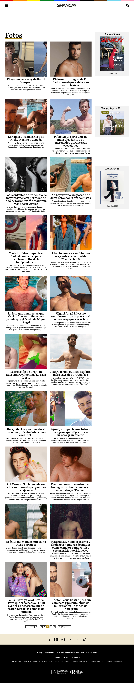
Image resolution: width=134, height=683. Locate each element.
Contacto (28, 662)
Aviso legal (48, 662)
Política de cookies (95, 662)
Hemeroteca (38, 662)
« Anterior (30, 627)
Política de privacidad (78, 662)
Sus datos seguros (61, 662)
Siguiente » (66, 627)
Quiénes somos (17, 662)
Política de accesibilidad (113, 662)
